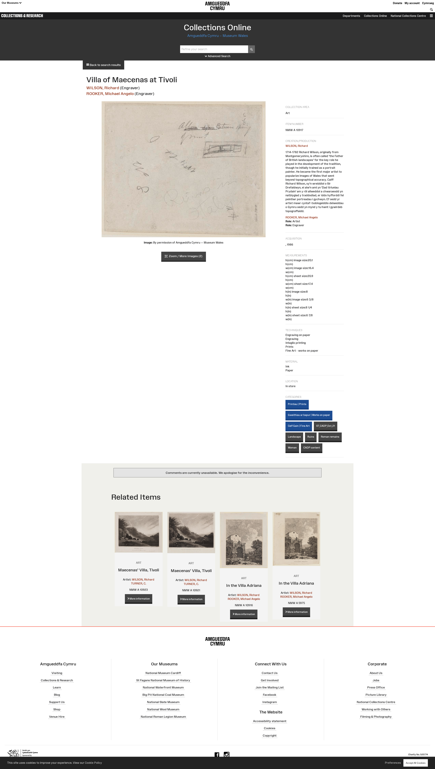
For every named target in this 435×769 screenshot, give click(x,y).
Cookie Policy (93, 762)
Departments (351, 15)
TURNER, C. (138, 583)
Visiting (56, 673)
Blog (57, 694)
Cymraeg (428, 3)
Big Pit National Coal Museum (163, 694)
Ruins (310, 436)
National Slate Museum (163, 702)
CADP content (311, 447)
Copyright (269, 735)
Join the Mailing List (270, 687)
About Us (376, 673)
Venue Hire (57, 716)
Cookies (269, 728)
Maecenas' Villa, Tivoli (138, 570)
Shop (56, 709)
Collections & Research (22, 15)
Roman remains (330, 436)
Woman (292, 447)
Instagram (269, 702)
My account (412, 3)
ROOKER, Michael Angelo (110, 93)
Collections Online (375, 15)
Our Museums (10, 2)
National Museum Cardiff (163, 673)
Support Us (57, 702)
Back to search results (105, 65)
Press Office (376, 687)
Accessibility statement (269, 721)
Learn (57, 687)
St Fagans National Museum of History (163, 680)
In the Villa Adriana (244, 585)
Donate (397, 3)
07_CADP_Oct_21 (325, 425)
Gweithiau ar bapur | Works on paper (309, 414)
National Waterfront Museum (163, 687)
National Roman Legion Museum (163, 716)
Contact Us (269, 673)
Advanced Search (218, 56)
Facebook (269, 694)
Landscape (294, 436)
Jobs (376, 680)
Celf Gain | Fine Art (299, 425)
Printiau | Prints (297, 404)
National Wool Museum (163, 709)
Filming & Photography (376, 716)
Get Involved (270, 680)
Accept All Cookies (415, 763)
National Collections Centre (408, 15)
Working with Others (376, 709)
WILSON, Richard (102, 87)
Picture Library (376, 694)
